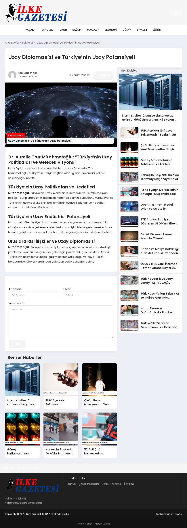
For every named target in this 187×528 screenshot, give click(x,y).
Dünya (127, 30)
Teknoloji (47, 30)
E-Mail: (67, 289)
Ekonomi (111, 30)
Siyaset (142, 30)
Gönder (17, 344)
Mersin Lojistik (102, 523)
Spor (63, 30)
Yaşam (30, 30)
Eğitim (157, 30)
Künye (72, 484)
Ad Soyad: (15, 289)
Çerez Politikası (89, 484)
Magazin (93, 30)
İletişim (129, 484)
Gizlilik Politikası (111, 484)
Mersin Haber (84, 523)
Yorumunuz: (16, 303)
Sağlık (76, 30)
